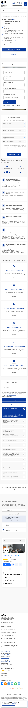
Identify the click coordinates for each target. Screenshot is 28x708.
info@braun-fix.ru (5, 658)
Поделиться (2, 683)
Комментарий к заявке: (9, 94)
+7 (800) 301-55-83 (17, 2)
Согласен (24, 704)
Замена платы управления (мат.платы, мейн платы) (7, 123)
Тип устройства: (7, 76)
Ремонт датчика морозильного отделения (8, 138)
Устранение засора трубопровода (8, 130)
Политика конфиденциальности (14, 694)
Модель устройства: (8, 82)
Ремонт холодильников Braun (8, 635)
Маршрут (8, 564)
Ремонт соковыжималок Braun (8, 638)
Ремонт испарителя (6, 133)
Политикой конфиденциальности (16, 106)
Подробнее (14, 277)
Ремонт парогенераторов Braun (8, 632)
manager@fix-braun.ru (6, 661)
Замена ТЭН (5, 126)
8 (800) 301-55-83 (5, 654)
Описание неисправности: (9, 88)
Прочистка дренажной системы (8, 141)
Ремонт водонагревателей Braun (8, 629)
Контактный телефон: (8, 70)
